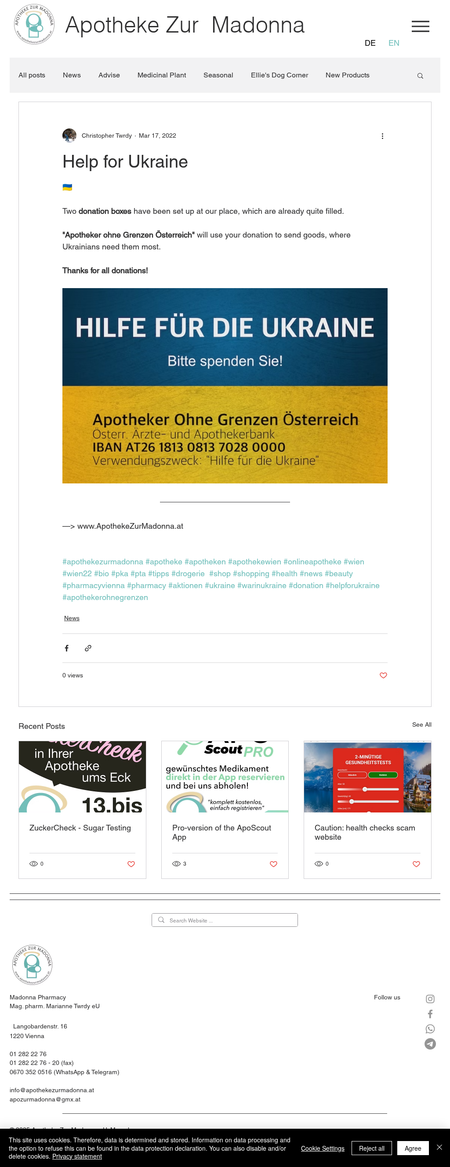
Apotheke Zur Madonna (185, 24)
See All (422, 724)
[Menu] (420, 26)
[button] (420, 75)
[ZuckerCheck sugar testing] (82, 776)
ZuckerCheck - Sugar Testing (80, 827)
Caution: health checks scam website (365, 832)
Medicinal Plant (162, 75)
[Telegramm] (430, 1044)
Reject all (372, 1148)
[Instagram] (430, 999)
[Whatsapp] (430, 1029)
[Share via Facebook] (66, 648)
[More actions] (382, 135)
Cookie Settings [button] (323, 1148)
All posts (31, 75)
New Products (348, 75)
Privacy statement (77, 1156)
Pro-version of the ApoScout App (221, 832)
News (72, 75)
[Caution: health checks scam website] (367, 776)
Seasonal (218, 75)
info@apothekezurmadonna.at (52, 1090)
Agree (413, 1148)
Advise (109, 75)
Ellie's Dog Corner (279, 75)
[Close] (439, 1148)
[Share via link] (88, 648)
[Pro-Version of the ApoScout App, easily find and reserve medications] (225, 776)
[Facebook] (430, 1014)
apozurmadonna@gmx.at (45, 1099)
